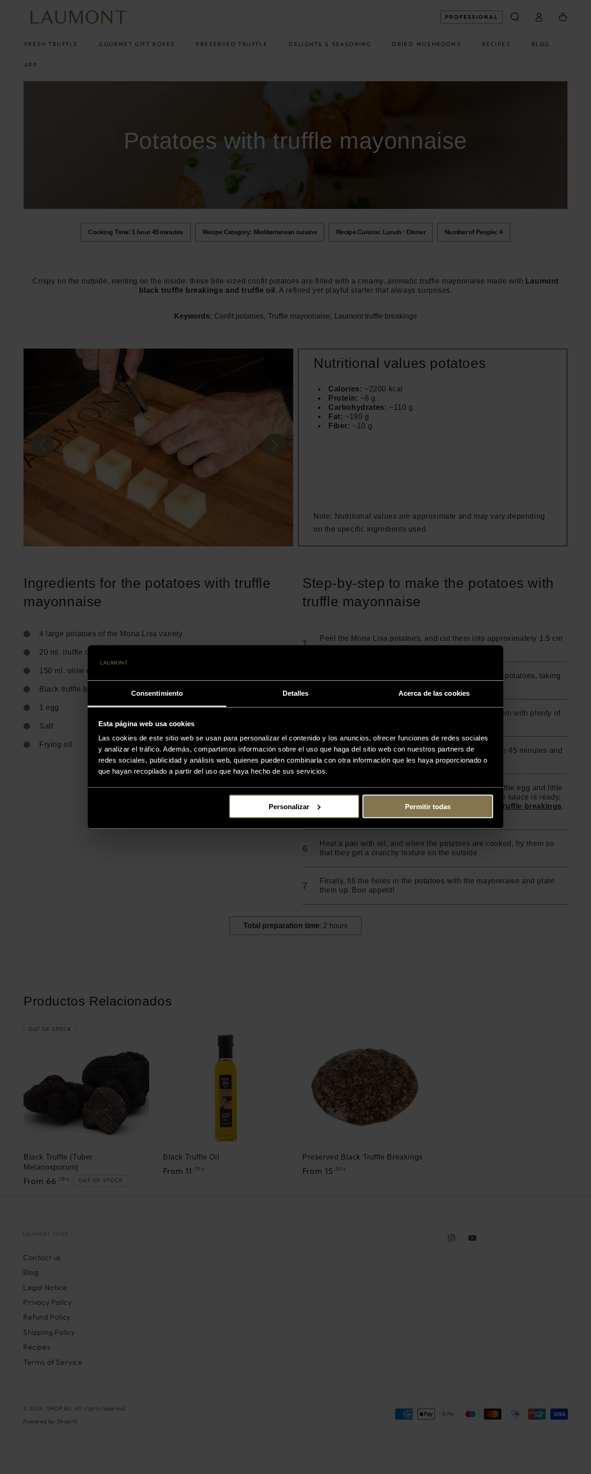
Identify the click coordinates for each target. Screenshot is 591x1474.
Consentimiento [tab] (157, 693)
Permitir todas (428, 806)
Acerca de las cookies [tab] (434, 693)
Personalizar (289, 806)
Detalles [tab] (296, 693)
